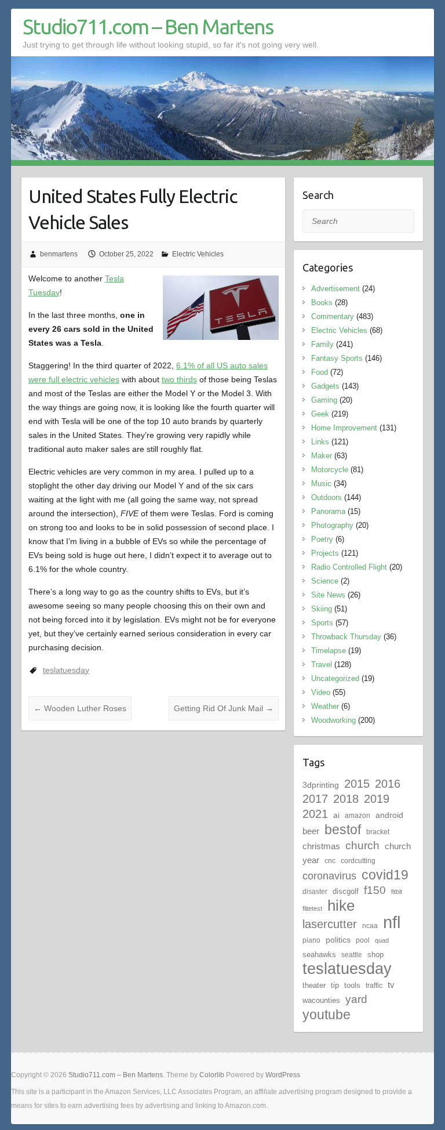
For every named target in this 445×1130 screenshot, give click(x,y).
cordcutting (358, 861)
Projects (325, 553)
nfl (391, 922)
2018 (346, 798)
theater (314, 985)
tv (391, 985)
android (389, 815)
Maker (321, 455)
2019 (376, 798)
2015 (357, 783)
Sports (322, 622)
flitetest (312, 908)
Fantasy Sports (337, 358)
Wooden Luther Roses (80, 708)
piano (311, 940)
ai (336, 815)
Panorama (328, 511)
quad (382, 940)
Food (319, 372)
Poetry (322, 539)
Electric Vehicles (198, 254)
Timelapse (328, 650)
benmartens (59, 254)
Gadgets (325, 386)
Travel (321, 664)
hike (341, 905)
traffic (374, 985)
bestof (342, 829)
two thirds (179, 379)
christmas (321, 846)
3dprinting (320, 784)
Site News (328, 595)
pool (363, 940)
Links (320, 441)
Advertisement (335, 288)
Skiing (321, 608)
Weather (325, 706)
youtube (326, 1014)
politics (338, 939)
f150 (375, 890)
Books (322, 302)
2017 (315, 798)
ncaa (370, 926)
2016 (387, 783)
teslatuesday (66, 670)
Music (321, 483)
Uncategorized (335, 678)
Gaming (324, 400)
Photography (332, 525)
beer (310, 831)
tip (335, 985)
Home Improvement (344, 427)
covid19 (385, 874)
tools (352, 985)
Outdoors (326, 497)
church (362, 845)
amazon (357, 816)
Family (322, 344)
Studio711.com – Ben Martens (148, 26)
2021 (315, 813)
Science (324, 581)
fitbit (396, 891)
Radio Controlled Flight (349, 567)
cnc (329, 861)
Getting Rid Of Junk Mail (223, 708)
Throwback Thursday (346, 636)
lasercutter (329, 924)
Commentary (332, 316)
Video (320, 692)
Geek (320, 414)
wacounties (321, 1000)
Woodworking (333, 720)
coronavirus (329, 876)
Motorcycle (329, 469)
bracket (377, 832)
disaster (314, 892)
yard (356, 999)
